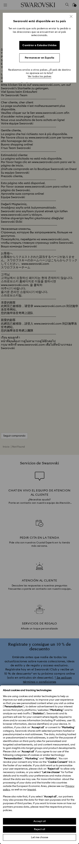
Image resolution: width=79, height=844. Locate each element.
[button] (71, 16)
